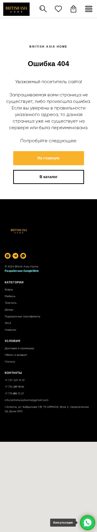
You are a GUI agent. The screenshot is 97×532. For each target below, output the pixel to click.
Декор (9, 309)
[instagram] (8, 256)
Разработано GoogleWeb (22, 271)
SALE (8, 323)
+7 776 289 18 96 (14, 387)
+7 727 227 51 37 (15, 380)
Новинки (10, 330)
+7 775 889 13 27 (14, 393)
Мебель (10, 296)
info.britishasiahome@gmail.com (26, 400)
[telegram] (15, 256)
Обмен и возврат (16, 355)
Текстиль (10, 303)
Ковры (9, 289)
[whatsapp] (23, 256)
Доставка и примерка (19, 348)
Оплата (10, 361)
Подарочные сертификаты (22, 316)
